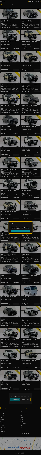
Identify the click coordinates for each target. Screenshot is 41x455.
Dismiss (20, 230)
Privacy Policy (27, 228)
